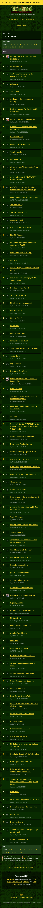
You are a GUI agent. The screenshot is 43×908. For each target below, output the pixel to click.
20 (8, 47)
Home (14, 867)
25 (20, 47)
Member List (30, 20)
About (11, 20)
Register (19, 25)
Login (25, 25)
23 (15, 47)
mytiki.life (10, 879)
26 (22, 47)
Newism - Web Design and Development (21, 897)
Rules (16, 20)
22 (13, 47)
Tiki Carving (10, 36)
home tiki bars (16, 882)
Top (10, 867)
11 (25, 44)
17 (38, 44)
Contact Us (31, 867)
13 (29, 44)
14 (31, 44)
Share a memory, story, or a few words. (27, 2)
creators (26, 882)
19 (6, 47)
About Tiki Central (21, 867)
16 (36, 44)
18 (3, 47)
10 (22, 44)
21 (10, 47)
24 (17, 47)
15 (34, 44)
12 (27, 44)
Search (22, 20)
